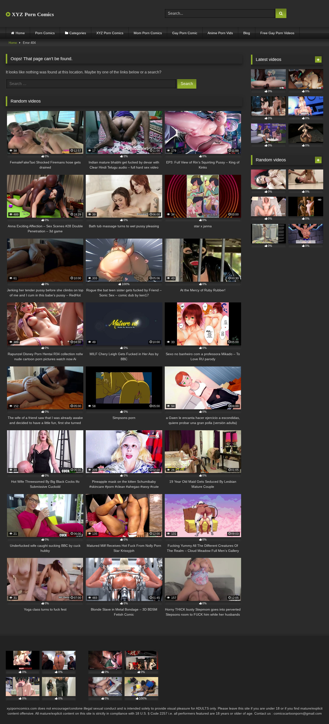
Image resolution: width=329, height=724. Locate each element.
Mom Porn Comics (148, 33)
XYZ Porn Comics (32, 14)
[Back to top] (314, 709)
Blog (246, 33)
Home (20, 33)
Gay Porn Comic (184, 33)
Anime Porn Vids (220, 33)
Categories (77, 33)
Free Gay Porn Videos (277, 33)
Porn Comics (45, 33)
